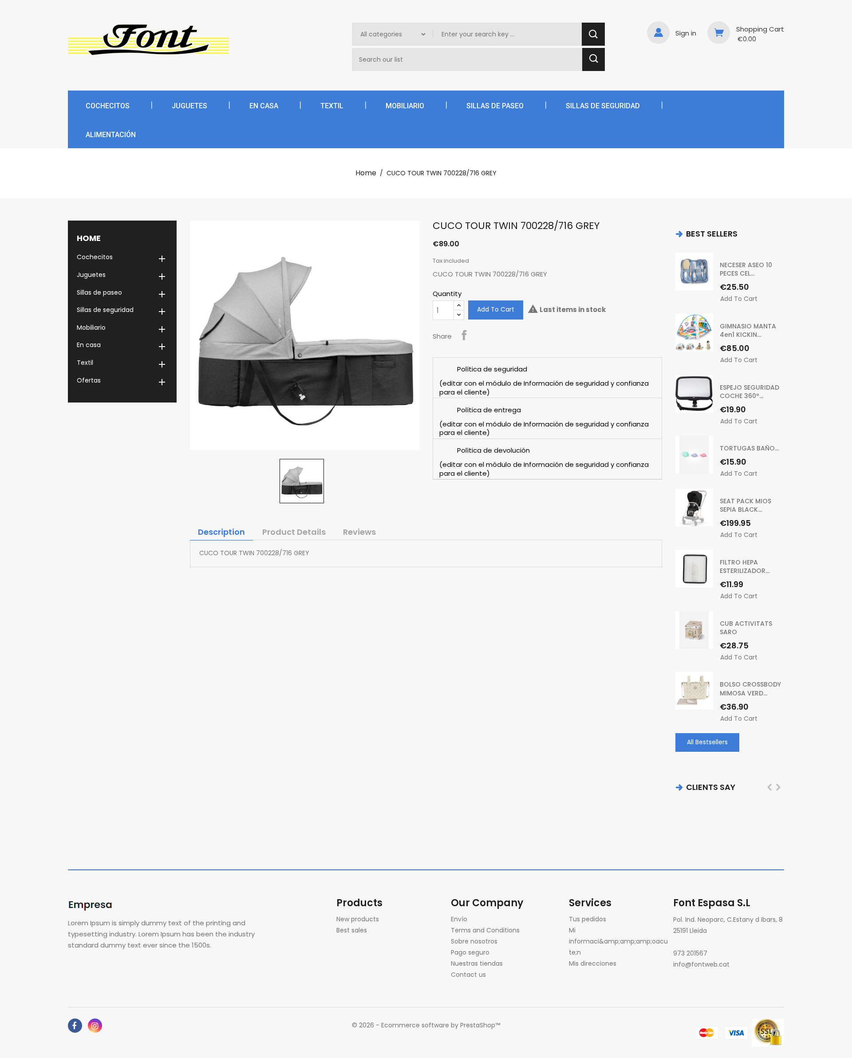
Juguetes (189, 106)
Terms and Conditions (485, 930)
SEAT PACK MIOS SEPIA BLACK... (745, 505)
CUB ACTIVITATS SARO (746, 628)
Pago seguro (470, 952)
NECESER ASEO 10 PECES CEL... (746, 269)
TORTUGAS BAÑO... (749, 448)
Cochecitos (108, 106)
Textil (331, 106)
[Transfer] (768, 1032)
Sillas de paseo (495, 106)
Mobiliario (405, 106)
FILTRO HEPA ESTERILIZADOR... (744, 567)
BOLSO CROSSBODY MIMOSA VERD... (750, 689)
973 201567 (690, 953)
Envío (459, 919)
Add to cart (495, 309)
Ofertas (89, 380)
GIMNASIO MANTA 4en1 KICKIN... (748, 331)
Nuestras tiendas (477, 963)
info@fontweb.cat (701, 964)
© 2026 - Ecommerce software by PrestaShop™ (426, 1025)
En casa (263, 106)
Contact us (468, 974)
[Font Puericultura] (92, 904)
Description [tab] (221, 531)
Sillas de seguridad (603, 106)
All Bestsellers (707, 742)
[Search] (593, 34)
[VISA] (736, 1032)
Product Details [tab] (294, 531)
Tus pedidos (587, 919)
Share (464, 335)
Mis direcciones (592, 963)
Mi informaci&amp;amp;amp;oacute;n (618, 941)
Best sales (351, 930)
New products (357, 919)
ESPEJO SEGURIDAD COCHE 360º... (749, 392)
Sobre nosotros (474, 941)
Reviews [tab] (359, 531)
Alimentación (111, 134)
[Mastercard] (707, 1032)
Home (89, 238)
